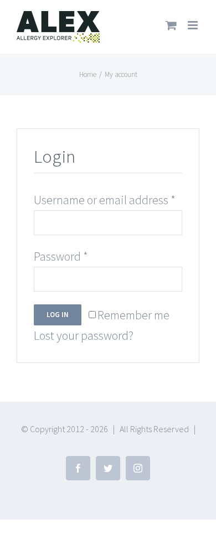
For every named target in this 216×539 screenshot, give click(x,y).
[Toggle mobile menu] (193, 25)
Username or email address (105, 200)
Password (61, 256)
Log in (58, 314)
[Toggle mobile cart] (171, 25)
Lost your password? (83, 335)
